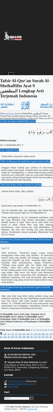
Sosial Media (12, 386)
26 (12, 337)
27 (16, 337)
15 (24, 334)
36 (50, 337)
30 (28, 337)
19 (39, 334)
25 (9, 337)
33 (39, 337)
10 (5, 334)
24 (5, 337)
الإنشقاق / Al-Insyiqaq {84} (46, 105)
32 (35, 337)
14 (20, 334)
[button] (6, 73)
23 (1, 337)
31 (31, 337)
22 (51, 334)
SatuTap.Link (32, 409)
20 (43, 334)
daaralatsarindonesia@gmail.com (21, 384)
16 (28, 334)
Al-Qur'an (10, 113)
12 (12, 334)
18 (35, 334)
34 (43, 337)
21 (47, 334)
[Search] (32, 398)
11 (9, 334)
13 (16, 334)
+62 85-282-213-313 (16, 381)
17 (31, 334)
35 (47, 337)
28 (20, 337)
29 (24, 337)
